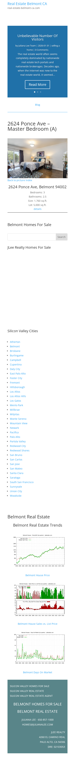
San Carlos (16, 459)
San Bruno (16, 455)
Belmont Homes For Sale (29, 224)
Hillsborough (17, 387)
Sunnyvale (16, 486)
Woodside (15, 495)
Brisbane (15, 351)
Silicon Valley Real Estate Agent (31, 695)
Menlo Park (16, 405)
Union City (16, 491)
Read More (37, 84)
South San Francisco (21, 482)
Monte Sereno (18, 418)
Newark (14, 427)
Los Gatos (15, 400)
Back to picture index (20, 180)
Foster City (16, 378)
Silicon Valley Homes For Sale (29, 686)
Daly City (15, 369)
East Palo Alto (18, 373)
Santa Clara (16, 473)
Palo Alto (15, 437)
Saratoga (15, 477)
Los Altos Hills (18, 396)
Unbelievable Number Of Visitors (37, 37)
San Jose (15, 464)
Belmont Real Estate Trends (37, 525)
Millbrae (15, 409)
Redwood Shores (19, 450)
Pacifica (14, 432)
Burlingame (17, 355)
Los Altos (15, 391)
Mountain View (18, 423)
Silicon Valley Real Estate (27, 691)
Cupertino (16, 364)
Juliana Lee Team (27, 45)
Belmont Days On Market (37, 672)
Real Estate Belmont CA (27, 3)
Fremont (15, 382)
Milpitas (14, 414)
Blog (37, 104)
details (38, 209)
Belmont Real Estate (29, 517)
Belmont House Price (37, 575)
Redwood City (18, 446)
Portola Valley (18, 441)
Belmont (15, 346)
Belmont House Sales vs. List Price (37, 623)
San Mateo (16, 468)
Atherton (15, 342)
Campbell (15, 360)
